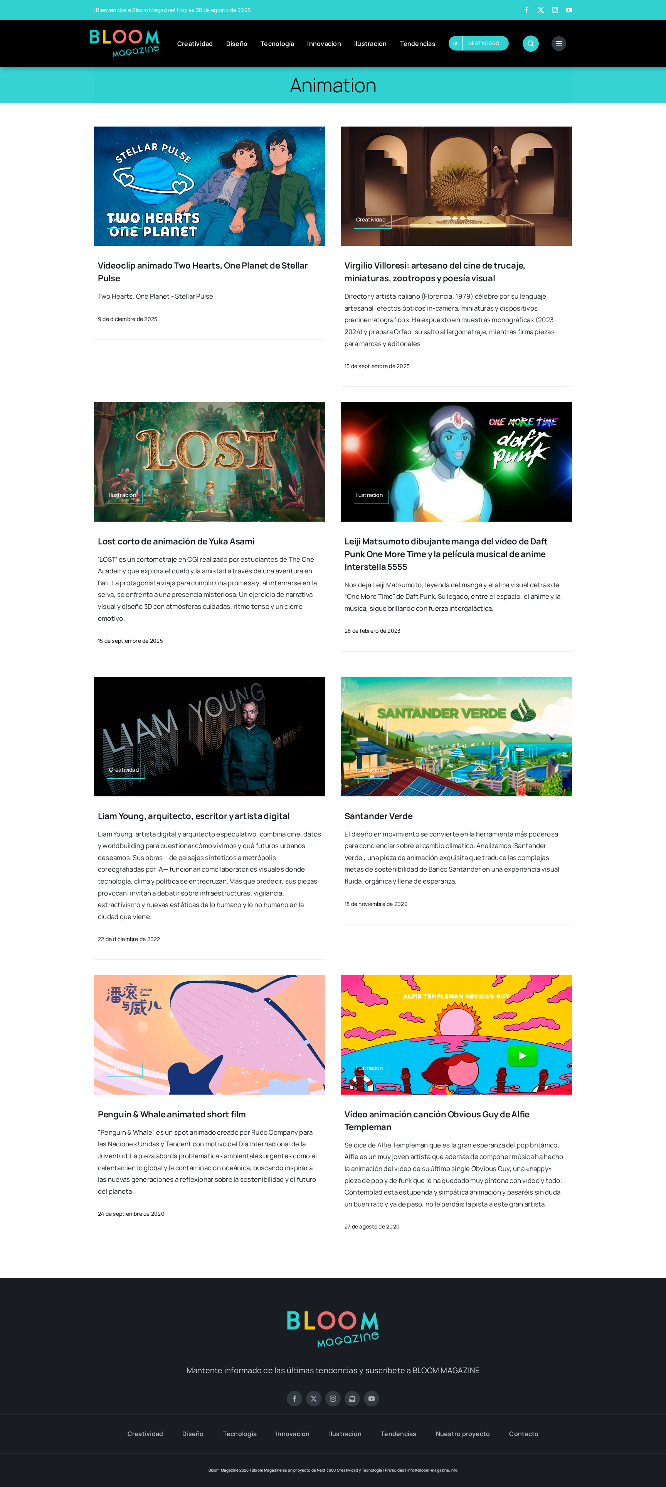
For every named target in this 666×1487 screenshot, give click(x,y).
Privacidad (395, 1470)
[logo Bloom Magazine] (124, 33)
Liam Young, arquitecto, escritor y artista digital (194, 816)
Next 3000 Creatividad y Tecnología (349, 1470)
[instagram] (555, 10)
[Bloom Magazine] (333, 1312)
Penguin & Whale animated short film (172, 1114)
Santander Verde (379, 816)
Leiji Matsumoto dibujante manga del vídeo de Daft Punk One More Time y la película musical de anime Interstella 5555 (446, 554)
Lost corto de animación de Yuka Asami (176, 541)
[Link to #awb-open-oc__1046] (531, 43)
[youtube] (569, 10)
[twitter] (541, 10)
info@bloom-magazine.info (432, 1470)
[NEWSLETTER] (352, 1398)
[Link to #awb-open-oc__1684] (559, 43)
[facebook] (527, 10)
